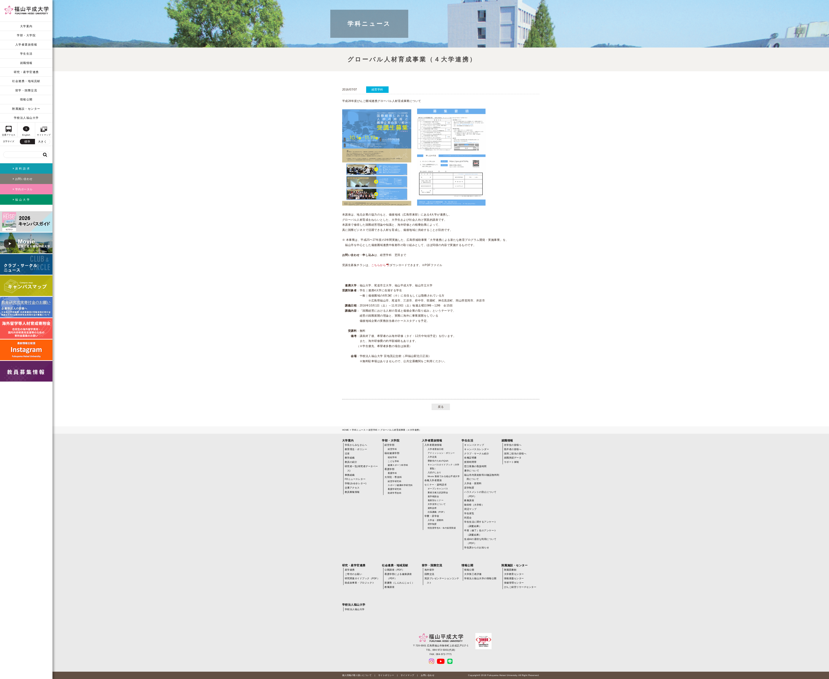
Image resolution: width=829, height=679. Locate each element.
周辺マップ (470, 509)
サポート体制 (511, 462)
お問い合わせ (427, 675)
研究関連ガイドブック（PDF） (362, 578)
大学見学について (437, 504)
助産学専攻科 (394, 493)
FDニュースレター (355, 479)
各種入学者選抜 (433, 480)
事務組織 (350, 475)
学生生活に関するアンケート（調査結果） (480, 523)
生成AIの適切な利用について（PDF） (480, 541)
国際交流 (429, 574)
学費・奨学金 (431, 516)
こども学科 (393, 461)
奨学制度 (432, 524)
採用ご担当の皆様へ (515, 453)
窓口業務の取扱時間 (475, 466)
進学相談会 (433, 496)
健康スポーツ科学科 (398, 465)
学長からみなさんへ (356, 445)
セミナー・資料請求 (435, 484)
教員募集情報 (352, 492)
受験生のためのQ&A (438, 461)
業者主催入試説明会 (438, 492)
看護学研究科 (394, 489)
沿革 (347, 453)
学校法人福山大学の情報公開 (480, 578)
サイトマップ (407, 675)
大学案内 (26, 26)
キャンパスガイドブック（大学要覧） (443, 466)
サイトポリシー (386, 675)
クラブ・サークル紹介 (476, 453)
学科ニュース (358, 430)
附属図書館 (510, 569)
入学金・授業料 (436, 520)
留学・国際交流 (26, 90)
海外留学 (429, 569)
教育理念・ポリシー (356, 449)
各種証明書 (470, 457)
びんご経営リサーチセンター (520, 587)
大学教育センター (514, 574)
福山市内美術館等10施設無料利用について (481, 477)
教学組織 (350, 457)
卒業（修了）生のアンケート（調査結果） (480, 532)
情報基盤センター (514, 578)
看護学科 (392, 473)
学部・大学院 (26, 35)
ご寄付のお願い (353, 574)
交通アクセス (352, 487)
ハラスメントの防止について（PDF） (480, 494)
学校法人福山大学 (26, 117)
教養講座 (469, 500)
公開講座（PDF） (394, 569)
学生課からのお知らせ (476, 547)
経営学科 (373, 430)
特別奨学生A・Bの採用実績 (442, 528)
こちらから (378, 265)
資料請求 (432, 508)
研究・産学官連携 (26, 72)
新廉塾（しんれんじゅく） (399, 582)
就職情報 (26, 63)
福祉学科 (392, 457)
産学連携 (350, 569)
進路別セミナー (436, 500)
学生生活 (26, 53)
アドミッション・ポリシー (441, 453)
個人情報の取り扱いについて (357, 675)
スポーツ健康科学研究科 (400, 485)
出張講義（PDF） (437, 512)
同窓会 (468, 517)
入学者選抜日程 (436, 449)
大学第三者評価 (473, 574)
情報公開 (26, 99)
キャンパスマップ (474, 445)
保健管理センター (514, 582)
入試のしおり (434, 472)
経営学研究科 (394, 481)
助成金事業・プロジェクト (360, 582)
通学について (471, 470)
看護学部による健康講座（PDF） (398, 576)
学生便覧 (469, 513)
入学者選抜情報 (26, 44)
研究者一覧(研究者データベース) (361, 468)
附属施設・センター (26, 108)
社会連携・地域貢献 (26, 81)
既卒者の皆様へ (513, 449)
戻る (441, 406)
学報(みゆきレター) (356, 483)
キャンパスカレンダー (476, 449)
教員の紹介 (351, 462)
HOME (345, 430)
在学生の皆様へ (513, 445)
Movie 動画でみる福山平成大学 (444, 476)
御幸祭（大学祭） (474, 504)
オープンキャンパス (438, 488)
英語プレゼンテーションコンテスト (441, 580)
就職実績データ (513, 457)
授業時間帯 (470, 462)
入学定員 (432, 457)
